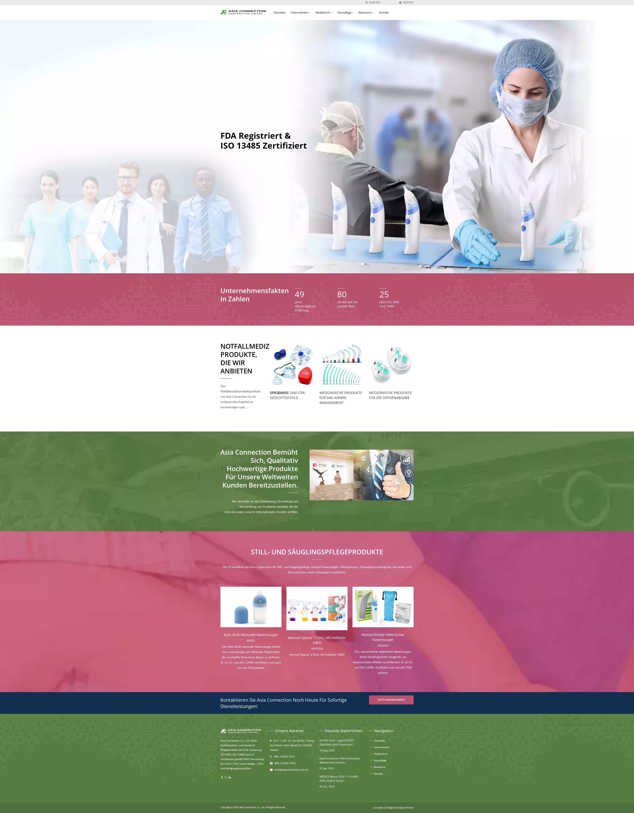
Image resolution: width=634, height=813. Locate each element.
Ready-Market (406, 808)
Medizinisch (323, 12)
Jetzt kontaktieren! (391, 700)
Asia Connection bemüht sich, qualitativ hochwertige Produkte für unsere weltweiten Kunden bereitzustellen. (259, 468)
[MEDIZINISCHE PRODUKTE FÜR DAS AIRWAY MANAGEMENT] (292, 364)
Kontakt (384, 12)
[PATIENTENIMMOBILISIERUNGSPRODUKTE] (391, 364)
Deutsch (408, 2)
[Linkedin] (230, 778)
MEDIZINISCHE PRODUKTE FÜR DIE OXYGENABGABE (340, 395)
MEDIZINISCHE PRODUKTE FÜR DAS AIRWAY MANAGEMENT (291, 397)
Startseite (280, 12)
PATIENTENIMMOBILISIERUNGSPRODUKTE (403, 392)
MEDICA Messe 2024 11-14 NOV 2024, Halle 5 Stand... (338, 778)
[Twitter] (225, 778)
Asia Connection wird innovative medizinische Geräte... (339, 760)
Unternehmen (300, 12)
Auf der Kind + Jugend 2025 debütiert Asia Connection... (336, 742)
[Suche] (366, 2)
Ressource (365, 12)
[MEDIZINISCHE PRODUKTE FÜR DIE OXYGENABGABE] (341, 364)
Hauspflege (344, 12)
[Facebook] (222, 778)
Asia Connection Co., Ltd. (252, 807)
